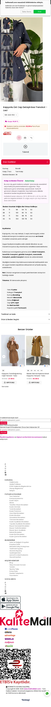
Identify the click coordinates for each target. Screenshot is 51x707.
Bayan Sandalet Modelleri (19, 526)
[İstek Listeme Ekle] (25, 137)
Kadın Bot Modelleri (16, 534)
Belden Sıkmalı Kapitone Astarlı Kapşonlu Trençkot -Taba (38, 375)
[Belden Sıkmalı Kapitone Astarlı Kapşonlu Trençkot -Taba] (38, 350)
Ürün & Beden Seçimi (10, 319)
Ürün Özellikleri (9, 162)
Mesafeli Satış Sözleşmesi (19, 546)
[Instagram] (5, 468)
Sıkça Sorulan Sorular (17, 565)
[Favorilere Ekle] (19, 137)
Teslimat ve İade (8, 314)
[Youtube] (5, 475)
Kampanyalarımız (16, 498)
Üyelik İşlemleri (15, 553)
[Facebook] (5, 464)
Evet (39, 12)
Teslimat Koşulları (16, 549)
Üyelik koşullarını (7, 437)
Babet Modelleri (15, 532)
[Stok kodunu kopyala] (16, 115)
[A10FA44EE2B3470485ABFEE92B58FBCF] (25, 666)
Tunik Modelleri (15, 509)
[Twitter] (5, 466)
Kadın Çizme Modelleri (18, 537)
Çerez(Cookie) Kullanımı (18, 555)
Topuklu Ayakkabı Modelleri (19, 524)
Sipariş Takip (14, 569)
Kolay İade (13, 571)
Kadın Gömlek (14, 507)
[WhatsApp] (5, 471)
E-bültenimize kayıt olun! (9, 418)
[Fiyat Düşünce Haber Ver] (31, 137)
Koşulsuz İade (14, 544)
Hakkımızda (13, 482)
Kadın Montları (14, 515)
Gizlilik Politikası (15, 484)
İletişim (12, 491)
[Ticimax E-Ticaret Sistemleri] (25, 700)
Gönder (4, 423)
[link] (10, 115)
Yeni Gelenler (14, 496)
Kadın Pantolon (15, 511)
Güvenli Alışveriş (15, 551)
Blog (11, 563)
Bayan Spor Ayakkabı (17, 530)
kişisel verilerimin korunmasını (29, 437)
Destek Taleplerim (16, 573)
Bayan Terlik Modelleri (17, 528)
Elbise (11, 503)
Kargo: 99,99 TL (13, 121)
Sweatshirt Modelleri (17, 517)
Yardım (12, 567)
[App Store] (25, 599)
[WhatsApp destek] (47, 693)
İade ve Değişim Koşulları (19, 542)
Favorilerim (13, 575)
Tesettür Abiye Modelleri (18, 505)
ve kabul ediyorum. (23, 438)
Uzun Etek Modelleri (16, 513)
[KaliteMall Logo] (25, 618)
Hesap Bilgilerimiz (16, 488)
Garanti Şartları (15, 557)
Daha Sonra (26, 12)
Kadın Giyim (14, 501)
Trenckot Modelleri (16, 520)
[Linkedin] (5, 473)
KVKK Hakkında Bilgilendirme (20, 486)
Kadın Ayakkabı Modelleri (19, 522)
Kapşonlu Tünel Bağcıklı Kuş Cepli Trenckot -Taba (12, 375)
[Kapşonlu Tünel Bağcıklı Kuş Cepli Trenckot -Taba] (13, 350)
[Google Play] (25, 606)
